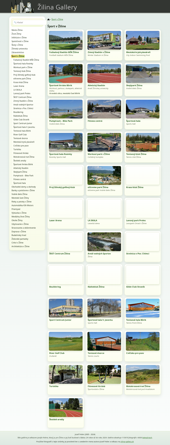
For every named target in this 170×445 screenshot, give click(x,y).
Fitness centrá (19, 179)
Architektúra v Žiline (20, 246)
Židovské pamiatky (20, 239)
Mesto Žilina (17, 30)
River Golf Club (20, 134)
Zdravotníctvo (18, 52)
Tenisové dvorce (20, 138)
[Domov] (48, 20)
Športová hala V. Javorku (24, 127)
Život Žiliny (16, 34)
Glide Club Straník (21, 119)
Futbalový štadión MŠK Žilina (26, 60)
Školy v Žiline (17, 45)
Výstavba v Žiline (19, 213)
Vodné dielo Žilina (19, 194)
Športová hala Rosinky (23, 63)
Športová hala (19, 183)
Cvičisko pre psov (21, 145)
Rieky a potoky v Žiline (21, 201)
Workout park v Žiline (22, 67)
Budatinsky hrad (19, 235)
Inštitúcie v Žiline (19, 37)
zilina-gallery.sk (127, 441)
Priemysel (16, 209)
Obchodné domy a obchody (24, 187)
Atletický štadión (20, 168)
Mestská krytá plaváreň (23, 142)
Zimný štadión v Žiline (23, 101)
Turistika (17, 149)
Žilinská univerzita (20, 48)
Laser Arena (18, 86)
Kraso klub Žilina (20, 82)
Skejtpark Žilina (20, 172)
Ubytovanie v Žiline (20, 224)
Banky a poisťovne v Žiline (23, 190)
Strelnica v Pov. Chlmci (23, 108)
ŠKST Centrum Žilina (22, 97)
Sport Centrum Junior (22, 123)
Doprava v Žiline (19, 231)
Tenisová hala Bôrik (22, 131)
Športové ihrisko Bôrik (23, 164)
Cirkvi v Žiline (17, 242)
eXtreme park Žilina (22, 78)
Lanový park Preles (21, 93)
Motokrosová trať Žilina (23, 157)
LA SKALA (17, 90)
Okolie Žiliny (17, 220)
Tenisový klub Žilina (22, 71)
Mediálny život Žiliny (21, 216)
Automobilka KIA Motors (22, 205)
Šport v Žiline (18, 56)
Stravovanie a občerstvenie (24, 228)
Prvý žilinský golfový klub (24, 75)
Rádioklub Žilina (20, 116)
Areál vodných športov (23, 104)
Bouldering (18, 112)
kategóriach (147, 437)
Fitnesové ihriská (20, 153)
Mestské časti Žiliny (20, 198)
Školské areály (19, 160)
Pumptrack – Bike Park (23, 175)
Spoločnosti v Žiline (20, 41)
